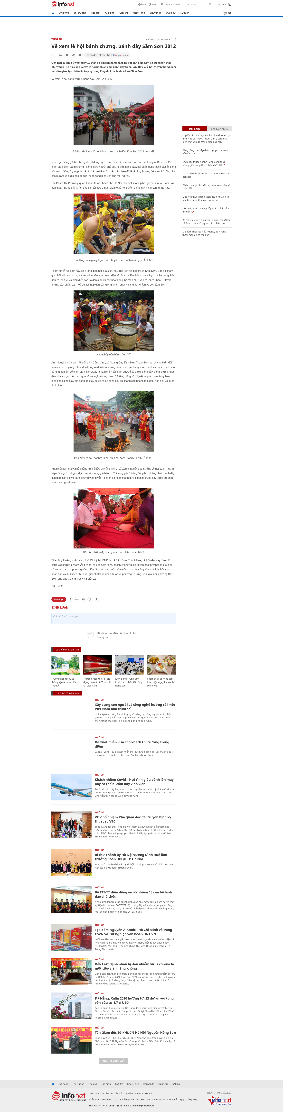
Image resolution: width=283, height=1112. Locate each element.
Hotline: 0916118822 (173, 4)
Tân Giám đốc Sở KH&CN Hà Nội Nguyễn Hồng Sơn (135, 1032)
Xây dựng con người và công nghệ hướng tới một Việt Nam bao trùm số (135, 706)
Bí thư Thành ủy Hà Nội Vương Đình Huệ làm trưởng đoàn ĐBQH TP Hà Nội (131, 857)
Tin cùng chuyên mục (67, 693)
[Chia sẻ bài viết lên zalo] (60, 55)
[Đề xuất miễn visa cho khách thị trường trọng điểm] (71, 749)
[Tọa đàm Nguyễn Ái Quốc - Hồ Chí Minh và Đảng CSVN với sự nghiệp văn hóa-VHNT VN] (71, 937)
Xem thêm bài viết (114, 1060)
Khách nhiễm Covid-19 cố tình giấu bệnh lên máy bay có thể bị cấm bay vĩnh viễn (134, 781)
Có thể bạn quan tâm (67, 649)
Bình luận (59, 599)
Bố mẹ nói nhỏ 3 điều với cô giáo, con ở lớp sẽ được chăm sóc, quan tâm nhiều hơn (206, 221)
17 (223, 165)
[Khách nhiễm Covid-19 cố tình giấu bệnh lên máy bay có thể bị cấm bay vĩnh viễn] (71, 787)
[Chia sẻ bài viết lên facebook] (53, 55)
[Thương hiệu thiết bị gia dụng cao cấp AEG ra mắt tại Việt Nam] (97, 665)
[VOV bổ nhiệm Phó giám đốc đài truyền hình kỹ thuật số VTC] (71, 824)
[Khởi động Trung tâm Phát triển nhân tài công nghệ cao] (129, 665)
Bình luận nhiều (219, 128)
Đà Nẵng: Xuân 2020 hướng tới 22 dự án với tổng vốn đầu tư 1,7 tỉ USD (134, 1000)
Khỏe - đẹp (139, 12)
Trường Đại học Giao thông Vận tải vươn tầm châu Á (64, 682)
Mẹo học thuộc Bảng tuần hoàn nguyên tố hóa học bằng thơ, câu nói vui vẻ (205, 198)
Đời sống (64, 12)
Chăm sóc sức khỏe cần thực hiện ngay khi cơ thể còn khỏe (161, 682)
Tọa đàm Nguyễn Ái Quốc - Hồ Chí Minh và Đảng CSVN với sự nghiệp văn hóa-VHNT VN (133, 931)
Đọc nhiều (194, 128)
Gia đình (109, 12)
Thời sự (56, 39)
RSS (229, 12)
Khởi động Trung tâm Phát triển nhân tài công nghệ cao (128, 682)
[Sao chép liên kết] (73, 55)
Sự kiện (184, 12)
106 (192, 211)
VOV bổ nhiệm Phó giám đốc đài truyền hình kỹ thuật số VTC (133, 819)
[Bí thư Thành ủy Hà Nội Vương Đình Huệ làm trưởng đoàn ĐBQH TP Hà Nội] (71, 862)
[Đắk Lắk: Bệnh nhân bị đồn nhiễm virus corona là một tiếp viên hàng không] (71, 971)
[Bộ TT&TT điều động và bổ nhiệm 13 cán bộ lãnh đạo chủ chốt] (71, 899)
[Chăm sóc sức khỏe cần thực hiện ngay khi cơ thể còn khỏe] (161, 665)
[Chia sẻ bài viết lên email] (67, 55)
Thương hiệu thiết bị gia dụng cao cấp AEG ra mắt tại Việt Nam (97, 682)
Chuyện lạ (155, 12)
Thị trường (80, 12)
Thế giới (95, 12)
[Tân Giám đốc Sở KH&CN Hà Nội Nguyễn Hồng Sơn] (71, 1040)
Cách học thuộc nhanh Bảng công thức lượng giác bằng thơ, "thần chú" (203, 163)
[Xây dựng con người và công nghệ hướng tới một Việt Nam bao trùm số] (71, 712)
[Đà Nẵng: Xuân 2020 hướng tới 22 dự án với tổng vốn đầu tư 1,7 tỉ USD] (71, 1005)
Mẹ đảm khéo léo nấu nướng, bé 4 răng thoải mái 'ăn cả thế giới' (204, 233)
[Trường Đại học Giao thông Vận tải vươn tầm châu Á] (65, 665)
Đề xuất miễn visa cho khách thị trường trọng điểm (132, 744)
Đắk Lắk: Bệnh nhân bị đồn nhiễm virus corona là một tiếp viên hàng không (134, 966)
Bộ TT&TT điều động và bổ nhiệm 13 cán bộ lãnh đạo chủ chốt (133, 894)
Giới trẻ (123, 12)
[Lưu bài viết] (80, 55)
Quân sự (171, 12)
